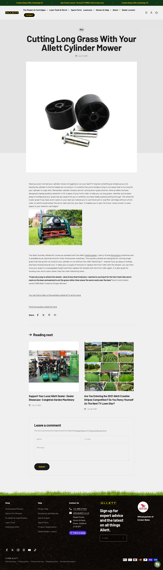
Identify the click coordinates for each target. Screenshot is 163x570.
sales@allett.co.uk (81, 513)
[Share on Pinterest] (49, 315)
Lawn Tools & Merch (58, 10)
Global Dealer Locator (47, 531)
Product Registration (47, 527)
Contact (29, 15)
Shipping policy (52, 561)
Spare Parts (76, 10)
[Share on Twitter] (43, 315)
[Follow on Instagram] (18, 549)
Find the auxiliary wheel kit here (43, 307)
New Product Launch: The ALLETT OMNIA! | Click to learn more (75, 3)
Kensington (116, 255)
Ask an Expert (44, 518)
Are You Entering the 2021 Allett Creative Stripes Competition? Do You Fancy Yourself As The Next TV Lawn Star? (108, 399)
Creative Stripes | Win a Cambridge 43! (23, 3)
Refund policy (10, 561)
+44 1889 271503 (80, 509)
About (115, 10)
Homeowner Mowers (14, 509)
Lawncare (87, 10)
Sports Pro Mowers (13, 513)
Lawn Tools (10, 522)
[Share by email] (55, 315)
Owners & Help (102, 10)
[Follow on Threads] (23, 549)
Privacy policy (23, 561)
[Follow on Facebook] (6, 549)
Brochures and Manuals (48, 513)
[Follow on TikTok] (35, 549)
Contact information (68, 561)
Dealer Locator (128, 10)
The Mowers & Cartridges (34, 10)
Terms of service (37, 561)
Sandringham (91, 255)
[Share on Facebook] (37, 315)
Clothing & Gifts (12, 527)
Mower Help (43, 509)
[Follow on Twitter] (12, 549)
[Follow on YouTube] (29, 549)
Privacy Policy (80, 431)
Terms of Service (95, 431)
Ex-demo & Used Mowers (16, 518)
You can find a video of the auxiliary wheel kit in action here (55, 295)
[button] (157, 564)
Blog (81, 29)
